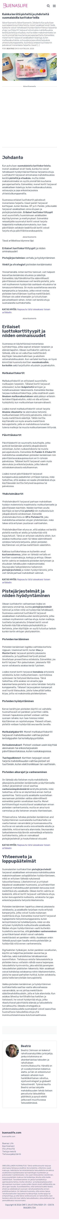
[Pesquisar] (48, 6)
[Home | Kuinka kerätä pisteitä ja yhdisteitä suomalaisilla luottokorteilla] (15, 5)
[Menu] (54, 6)
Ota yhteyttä (8, 1149)
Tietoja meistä (9, 1151)
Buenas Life (7, 1143)
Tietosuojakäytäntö (11, 1154)
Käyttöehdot (8, 1146)
